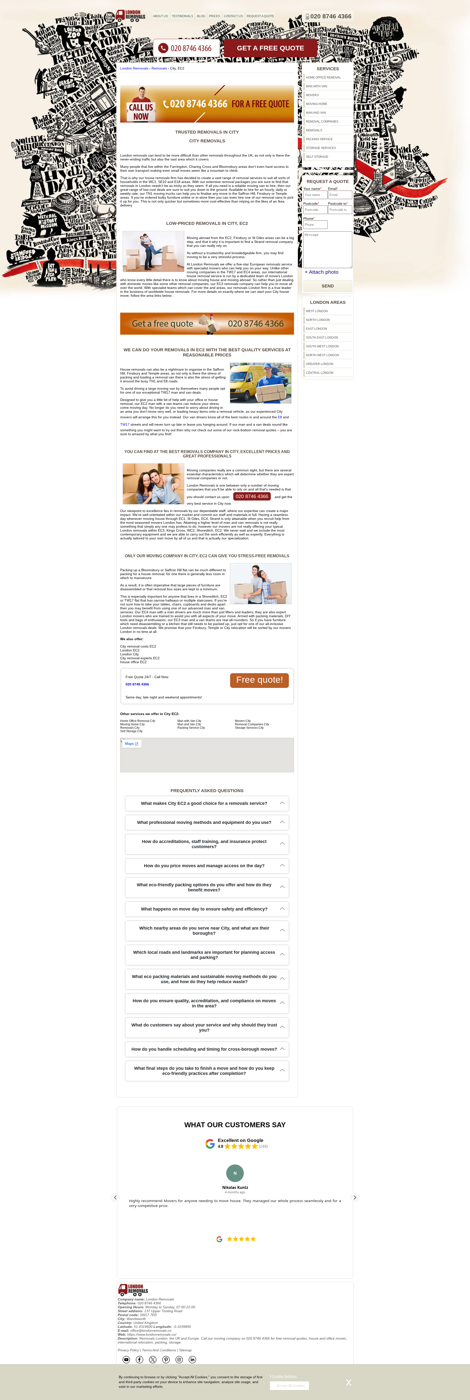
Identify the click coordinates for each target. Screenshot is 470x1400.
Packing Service (319, 139)
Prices (214, 16)
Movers (312, 95)
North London (318, 320)
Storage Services (321, 148)
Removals (314, 130)
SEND (328, 286)
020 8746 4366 (252, 496)
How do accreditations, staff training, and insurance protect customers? (204, 844)
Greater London (319, 364)
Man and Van (316, 112)
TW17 (124, 424)
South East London (322, 337)
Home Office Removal (323, 77)
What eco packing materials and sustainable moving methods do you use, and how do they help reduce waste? (204, 979)
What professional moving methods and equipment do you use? (204, 822)
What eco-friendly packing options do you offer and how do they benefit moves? (204, 887)
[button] (115, 1197)
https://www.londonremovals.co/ (151, 1334)
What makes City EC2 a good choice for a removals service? (204, 803)
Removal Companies (322, 121)
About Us (160, 16)
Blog (201, 16)
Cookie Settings (284, 1376)
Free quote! (259, 680)
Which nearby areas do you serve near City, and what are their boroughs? (204, 931)
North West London (322, 355)
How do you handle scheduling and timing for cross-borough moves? (204, 1049)
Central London (319, 373)
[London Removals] (130, 16)
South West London (322, 346)
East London (316, 328)
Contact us (233, 16)
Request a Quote (260, 16)
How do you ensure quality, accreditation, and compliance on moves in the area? (204, 1003)
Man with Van (316, 86)
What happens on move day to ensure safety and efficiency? (204, 909)
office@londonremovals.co (150, 1330)
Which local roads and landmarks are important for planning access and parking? (204, 955)
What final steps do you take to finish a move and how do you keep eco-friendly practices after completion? (204, 1071)
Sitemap (185, 1350)
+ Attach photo (322, 272)
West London (317, 311)
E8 (280, 417)
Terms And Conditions (159, 1350)
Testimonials (182, 16)
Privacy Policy (128, 1350)
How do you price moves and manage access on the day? (204, 865)
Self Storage (317, 157)
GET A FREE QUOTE (270, 48)
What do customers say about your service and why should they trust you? (204, 1028)
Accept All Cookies (291, 1386)
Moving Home (316, 104)
